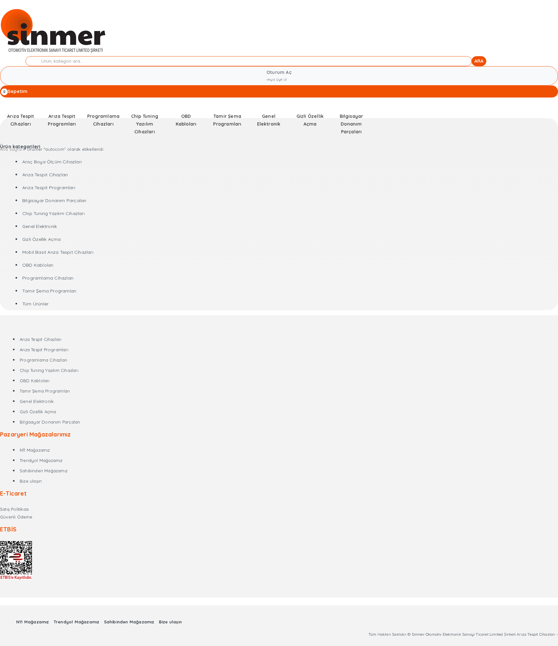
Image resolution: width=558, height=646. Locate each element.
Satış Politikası (14, 509)
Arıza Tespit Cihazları (45, 175)
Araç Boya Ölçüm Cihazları (52, 162)
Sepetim (17, 91)
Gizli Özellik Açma (41, 239)
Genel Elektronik (39, 226)
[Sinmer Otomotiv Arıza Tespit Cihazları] (54, 52)
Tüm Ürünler (35, 304)
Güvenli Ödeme (16, 516)
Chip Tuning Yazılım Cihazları (53, 213)
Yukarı (537, 632)
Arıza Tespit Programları (48, 187)
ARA (478, 61)
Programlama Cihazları (47, 278)
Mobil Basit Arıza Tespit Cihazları (57, 252)
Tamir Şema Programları (49, 291)
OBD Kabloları (38, 265)
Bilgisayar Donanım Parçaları (54, 200)
